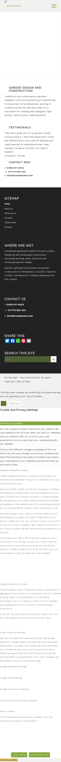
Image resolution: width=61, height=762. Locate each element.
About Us (9, 209)
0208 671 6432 (15, 304)
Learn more (14, 403)
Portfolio (8, 218)
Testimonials (10, 222)
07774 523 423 (17, 310)
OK (3, 403)
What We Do (10, 213)
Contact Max (19, 162)
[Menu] (52, 6)
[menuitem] (52, 6)
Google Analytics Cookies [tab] (13, 584)
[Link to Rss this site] (50, 385)
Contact (8, 227)
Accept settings (19, 755)
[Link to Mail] (54, 385)
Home (7, 204)
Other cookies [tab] (7, 711)
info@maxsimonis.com (20, 175)
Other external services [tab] (12, 632)
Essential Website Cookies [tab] (14, 470)
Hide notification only (39, 755)
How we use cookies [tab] (11, 423)
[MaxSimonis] (25, 6)
